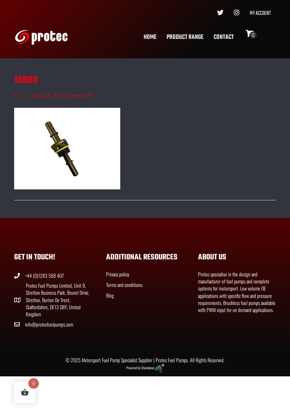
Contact (224, 37)
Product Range (185, 37)
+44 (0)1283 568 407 (44, 275)
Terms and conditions (124, 284)
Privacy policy (117, 274)
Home (150, 37)
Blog (110, 295)
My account (260, 13)
